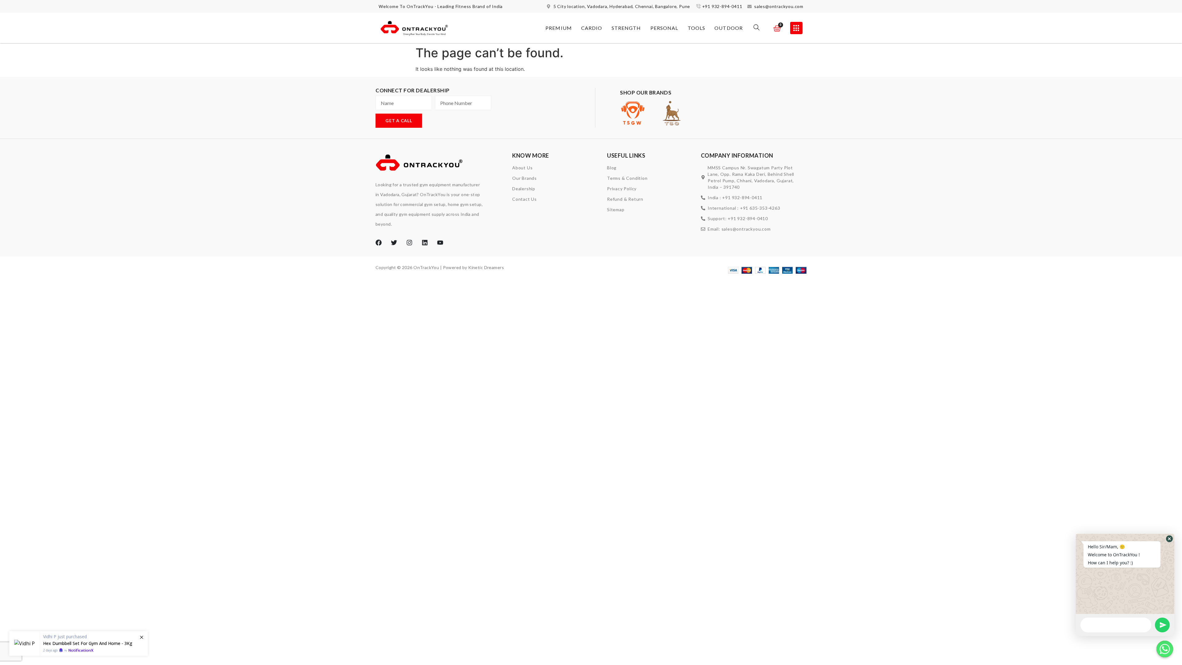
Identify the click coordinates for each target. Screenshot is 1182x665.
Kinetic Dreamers (486, 267)
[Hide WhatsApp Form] (1164, 649)
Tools (697, 28)
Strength (626, 28)
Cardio (591, 28)
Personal (664, 28)
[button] (757, 28)
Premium (558, 28)
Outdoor (728, 28)
